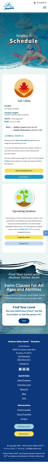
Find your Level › (24, 427)
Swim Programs (24, 380)
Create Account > (24, 237)
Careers (24, 419)
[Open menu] (44, 7)
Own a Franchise (24, 414)
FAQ (24, 398)
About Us (24, 389)
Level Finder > (24, 177)
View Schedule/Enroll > (24, 171)
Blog (24, 394)
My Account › (24, 434)
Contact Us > (24, 243)
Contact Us (24, 363)
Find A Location (24, 410)
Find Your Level (24, 385)
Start (24, 321)
